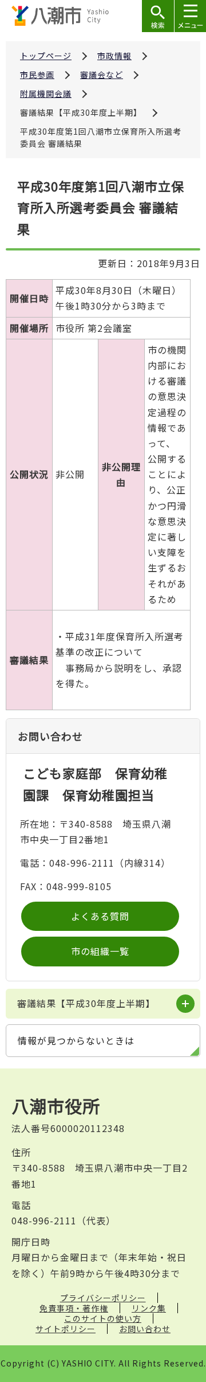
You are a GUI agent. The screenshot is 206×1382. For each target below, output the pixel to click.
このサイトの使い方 (102, 1318)
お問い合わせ (145, 1329)
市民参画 (37, 74)
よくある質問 (100, 916)
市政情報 (114, 55)
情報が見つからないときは (76, 1040)
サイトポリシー (65, 1329)
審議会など (101, 74)
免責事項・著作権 (73, 1308)
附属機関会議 (46, 93)
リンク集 (149, 1308)
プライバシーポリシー (103, 1298)
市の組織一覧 (100, 951)
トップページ (46, 55)
